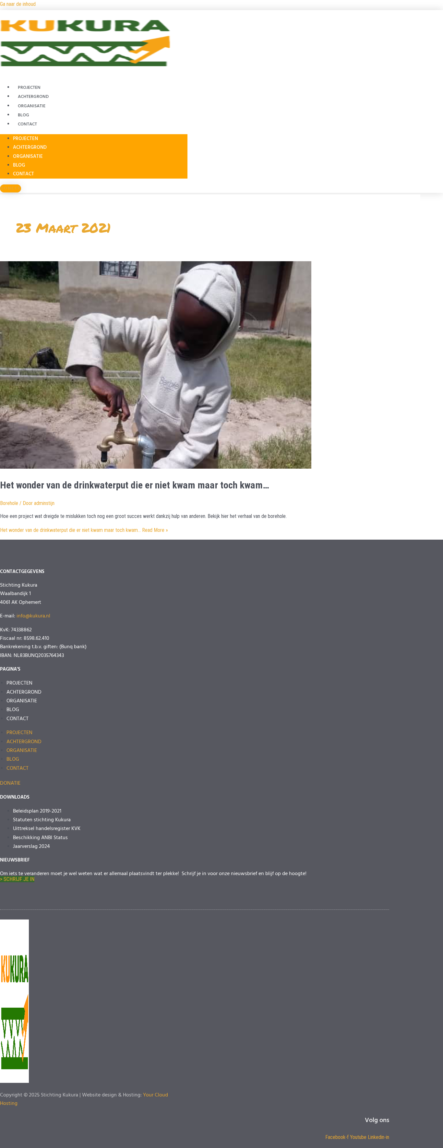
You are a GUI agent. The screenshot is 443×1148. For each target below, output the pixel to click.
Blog (23, 115)
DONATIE (10, 783)
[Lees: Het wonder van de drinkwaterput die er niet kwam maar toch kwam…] (155, 467)
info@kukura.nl (33, 616)
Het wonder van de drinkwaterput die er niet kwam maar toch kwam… (134, 485)
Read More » (84, 530)
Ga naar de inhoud (18, 4)
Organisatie (31, 106)
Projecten (29, 87)
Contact (27, 124)
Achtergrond (33, 96)
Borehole (9, 503)
